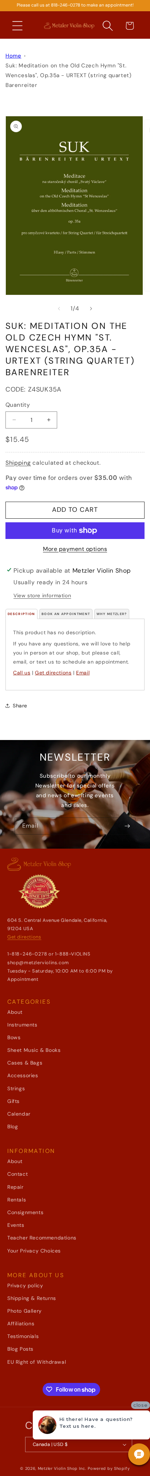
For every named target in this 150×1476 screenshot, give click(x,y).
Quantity (17, 405)
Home (13, 55)
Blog (12, 1126)
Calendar (19, 1114)
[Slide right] (91, 309)
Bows (13, 1037)
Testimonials (23, 1336)
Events (15, 1225)
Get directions (53, 672)
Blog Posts (20, 1349)
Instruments (22, 1024)
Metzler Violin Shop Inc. (62, 1468)
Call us (21, 672)
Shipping (18, 463)
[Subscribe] (127, 826)
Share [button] (20, 705)
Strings (16, 1088)
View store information (42, 595)
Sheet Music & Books (33, 1050)
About (15, 1012)
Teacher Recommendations (41, 1237)
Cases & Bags (24, 1062)
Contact (17, 1174)
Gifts (13, 1101)
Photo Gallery (24, 1311)
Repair (15, 1187)
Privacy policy (25, 1285)
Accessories (22, 1075)
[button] (17, 26)
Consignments (25, 1212)
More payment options (75, 549)
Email (83, 672)
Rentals (16, 1199)
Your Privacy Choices (34, 1250)
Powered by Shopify (109, 1468)
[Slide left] (59, 309)
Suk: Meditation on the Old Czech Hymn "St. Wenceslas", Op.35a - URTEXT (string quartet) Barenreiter (68, 75)
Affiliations (20, 1323)
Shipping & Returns (31, 1298)
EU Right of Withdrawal (36, 1362)
